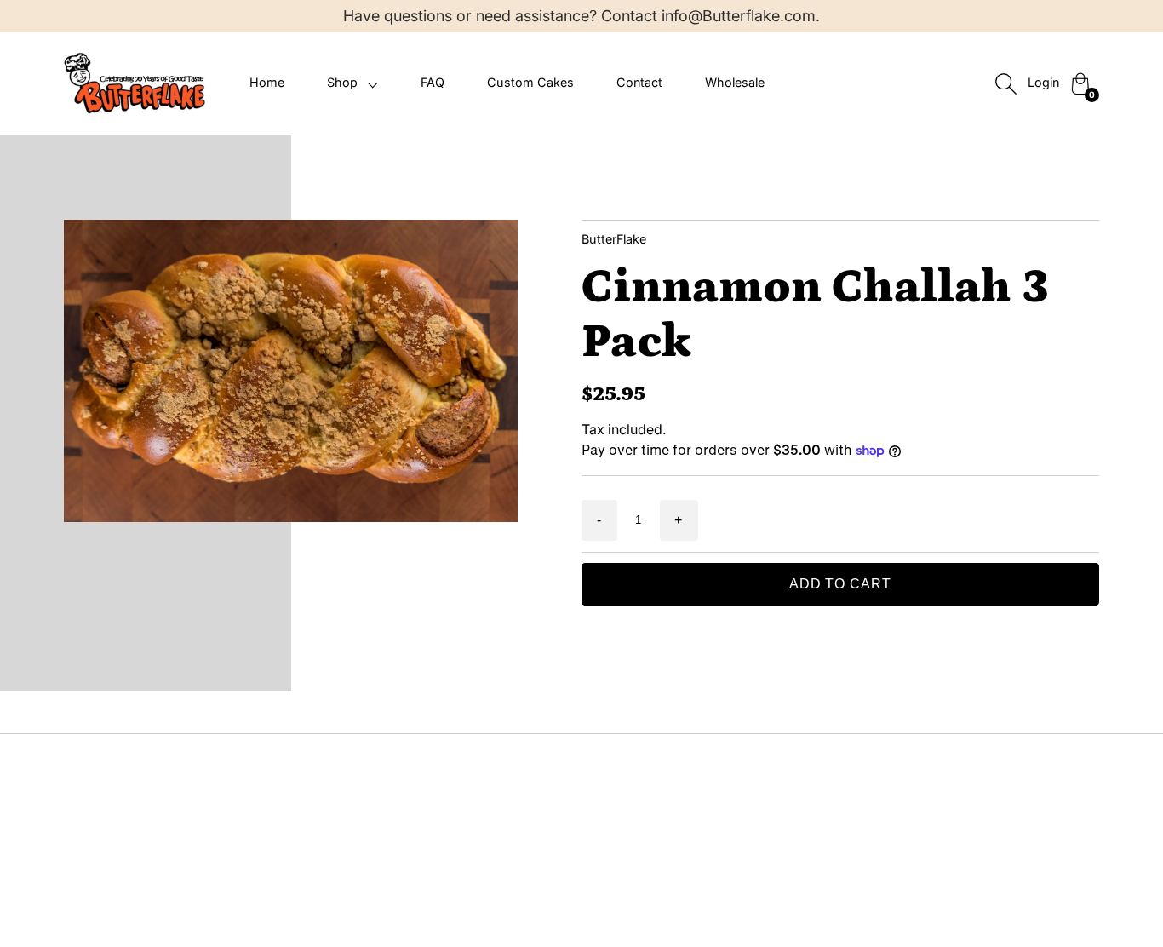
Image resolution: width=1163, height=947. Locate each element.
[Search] (1005, 83)
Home (266, 82)
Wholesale (735, 82)
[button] (352, 83)
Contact (639, 82)
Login (1043, 82)
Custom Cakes (530, 82)
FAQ (432, 82)
